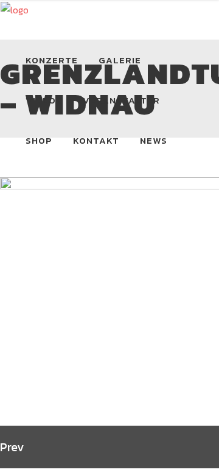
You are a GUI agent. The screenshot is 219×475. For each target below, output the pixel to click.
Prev (12, 447)
